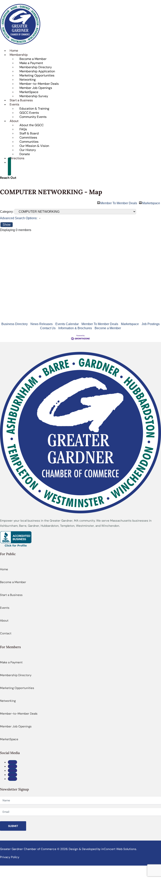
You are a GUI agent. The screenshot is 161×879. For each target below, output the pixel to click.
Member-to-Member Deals (39, 84)
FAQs (23, 129)
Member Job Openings (35, 88)
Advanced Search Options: (18, 218)
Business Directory (14, 324)
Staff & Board (29, 133)
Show (7, 224)
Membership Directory (35, 67)
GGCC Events (29, 113)
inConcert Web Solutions (118, 849)
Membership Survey (33, 96)
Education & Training (34, 108)
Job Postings (151, 324)
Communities (28, 142)
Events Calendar (67, 324)
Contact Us (48, 328)
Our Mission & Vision (34, 146)
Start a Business (11, 595)
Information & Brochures (75, 328)
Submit (13, 826)
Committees (28, 137)
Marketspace (151, 202)
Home (4, 569)
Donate (24, 154)
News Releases (41, 324)
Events (4, 608)
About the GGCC (31, 125)
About (4, 621)
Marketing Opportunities (36, 75)
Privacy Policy (9, 857)
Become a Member (33, 59)
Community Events (33, 117)
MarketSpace (28, 92)
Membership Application (37, 71)
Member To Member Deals (118, 202)
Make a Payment (31, 63)
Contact (5, 633)
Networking (27, 79)
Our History (27, 150)
